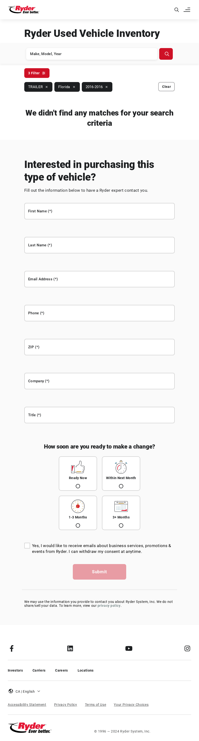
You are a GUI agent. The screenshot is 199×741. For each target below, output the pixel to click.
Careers (61, 670)
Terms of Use (95, 705)
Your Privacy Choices (131, 705)
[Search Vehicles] (166, 54)
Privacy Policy (65, 705)
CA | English (25, 691)
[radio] (78, 473)
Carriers (39, 670)
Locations (86, 670)
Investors (15, 670)
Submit (99, 571)
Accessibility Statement (27, 705)
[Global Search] (177, 10)
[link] (12, 648)
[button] (187, 10)
